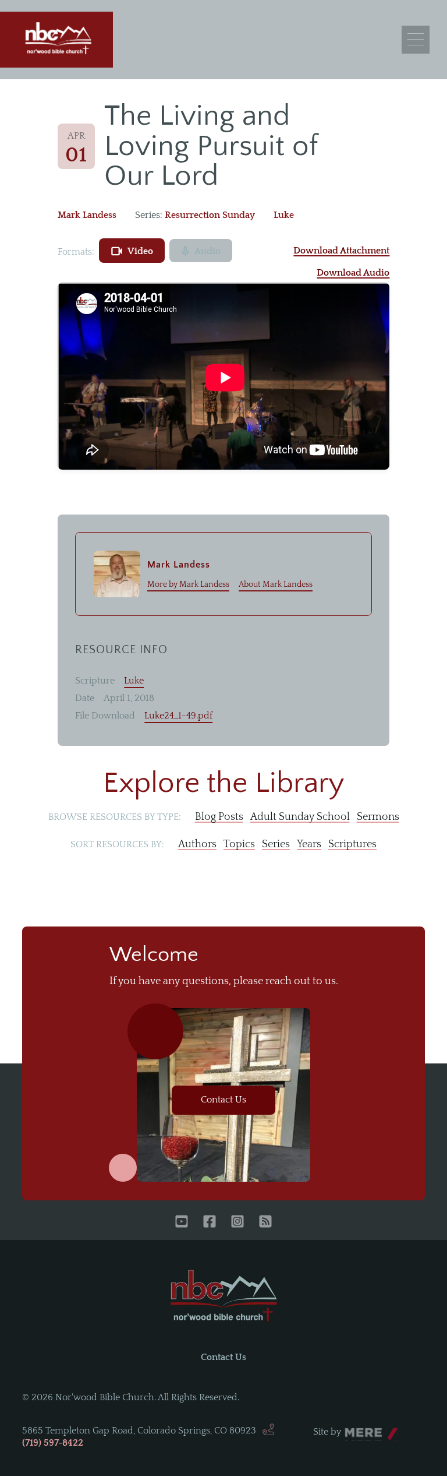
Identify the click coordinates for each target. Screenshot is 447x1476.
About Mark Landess (276, 584)
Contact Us (223, 1099)
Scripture (95, 680)
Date (84, 698)
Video (140, 251)
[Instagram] (237, 1222)
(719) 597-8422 (52, 1443)
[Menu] (416, 40)
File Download (105, 715)
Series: (148, 215)
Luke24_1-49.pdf (178, 715)
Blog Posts (219, 817)
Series (276, 844)
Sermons (378, 817)
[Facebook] (210, 1222)
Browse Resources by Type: (114, 817)
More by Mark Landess (188, 584)
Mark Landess (87, 215)
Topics (239, 844)
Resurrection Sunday (210, 215)
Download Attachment (341, 250)
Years (309, 844)
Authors (197, 844)
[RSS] (265, 1222)
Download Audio (353, 272)
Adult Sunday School (300, 817)
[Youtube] (182, 1222)
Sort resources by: (117, 844)
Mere (356, 1429)
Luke (284, 215)
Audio (207, 251)
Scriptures (352, 844)
